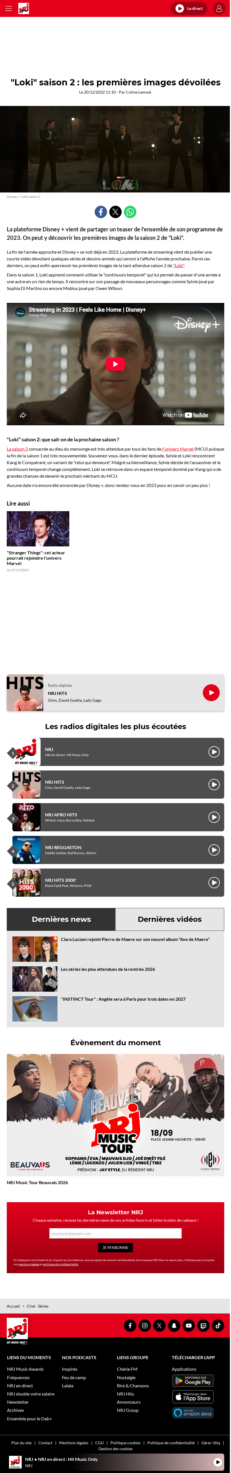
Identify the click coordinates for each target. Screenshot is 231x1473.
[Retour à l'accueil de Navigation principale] (23, 8)
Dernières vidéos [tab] (170, 919)
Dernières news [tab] (61, 919)
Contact (45, 1442)
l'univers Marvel (177, 448)
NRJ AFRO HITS (61, 814)
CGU (99, 1442)
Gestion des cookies (115, 1448)
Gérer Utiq (210, 1442)
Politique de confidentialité (171, 1442)
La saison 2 (17, 448)
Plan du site (21, 1442)
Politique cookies (125, 1442)
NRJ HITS (57, 693)
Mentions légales (73, 1442)
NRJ (49, 749)
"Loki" (178, 265)
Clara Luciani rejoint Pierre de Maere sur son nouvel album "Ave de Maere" (135, 939)
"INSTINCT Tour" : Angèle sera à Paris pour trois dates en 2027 (123, 999)
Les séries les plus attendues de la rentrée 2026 (108, 969)
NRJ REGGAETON (63, 847)
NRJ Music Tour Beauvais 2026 (37, 1182)
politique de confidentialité (60, 1264)
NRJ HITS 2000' (60, 880)
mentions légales (29, 1264)
